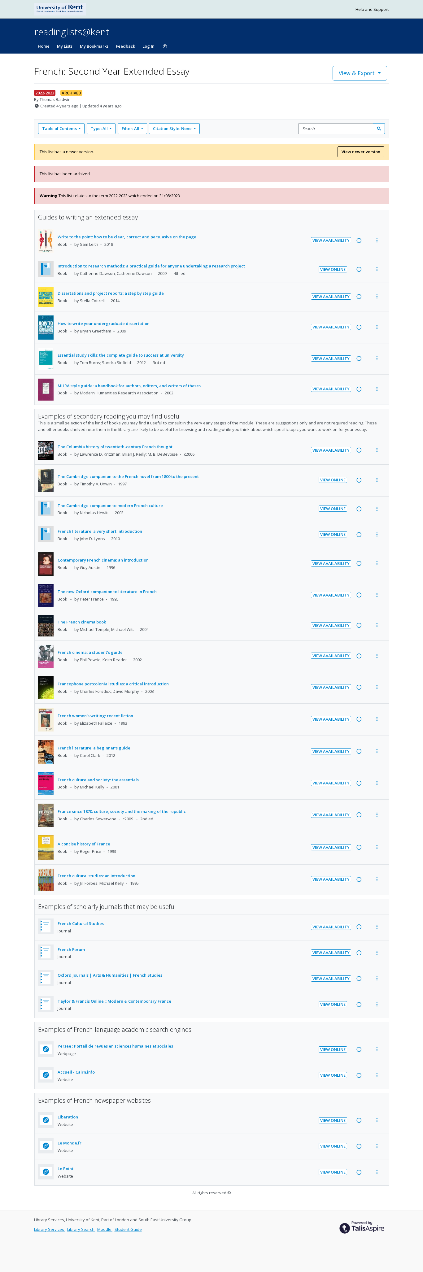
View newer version (361, 151)
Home (44, 46)
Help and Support (372, 9)
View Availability (331, 240)
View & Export (357, 73)
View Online (333, 269)
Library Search (81, 1229)
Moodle (104, 1229)
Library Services (49, 1229)
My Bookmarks (94, 46)
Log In (148, 46)
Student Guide (128, 1229)
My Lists (64, 46)
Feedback (125, 46)
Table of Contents (59, 128)
